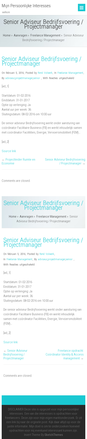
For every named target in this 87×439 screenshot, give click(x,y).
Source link (9, 151)
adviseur (10, 78)
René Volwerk (45, 72)
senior (36, 78)
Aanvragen (20, 35)
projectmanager (24, 78)
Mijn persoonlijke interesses (26, 5)
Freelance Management (45, 35)
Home (7, 35)
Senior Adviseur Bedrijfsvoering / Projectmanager (65, 161)
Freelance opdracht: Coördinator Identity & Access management (65, 354)
